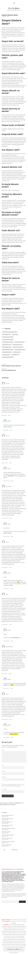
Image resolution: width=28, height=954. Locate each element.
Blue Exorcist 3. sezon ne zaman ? (8, 841)
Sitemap (13, 804)
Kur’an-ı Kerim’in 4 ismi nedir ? (7, 825)
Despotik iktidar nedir (7, 347)
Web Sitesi (4, 777)
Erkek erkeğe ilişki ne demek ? (7, 818)
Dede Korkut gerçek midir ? (7, 822)
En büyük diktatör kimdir (20, 349)
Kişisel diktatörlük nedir (7, 352)
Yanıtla (9, 415)
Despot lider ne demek (17, 344)
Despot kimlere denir (7, 344)
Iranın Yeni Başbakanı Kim (9, 370)
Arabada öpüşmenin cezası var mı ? (8, 828)
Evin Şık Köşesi (14, 8)
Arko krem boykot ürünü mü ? (7, 815)
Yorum (3, 750)
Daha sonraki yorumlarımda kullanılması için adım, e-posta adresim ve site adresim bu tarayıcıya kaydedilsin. (13, 785)
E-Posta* (3, 771)
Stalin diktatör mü (15, 354)
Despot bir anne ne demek (8, 337)
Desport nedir (15, 334)
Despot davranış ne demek (8, 339)
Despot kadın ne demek (19, 342)
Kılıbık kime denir (17, 352)
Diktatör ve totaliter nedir (18, 347)
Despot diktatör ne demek (8, 342)
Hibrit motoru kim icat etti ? (7, 838)
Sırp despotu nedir (6, 354)
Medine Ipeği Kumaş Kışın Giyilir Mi (11, 366)
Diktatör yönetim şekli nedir (8, 349)
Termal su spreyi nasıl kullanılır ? (8, 835)
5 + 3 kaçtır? (4, 789)
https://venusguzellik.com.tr (16, 803)
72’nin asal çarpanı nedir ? (7, 844)
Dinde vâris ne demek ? (6, 831)
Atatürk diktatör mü (6, 334)
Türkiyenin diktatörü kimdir (8, 357)
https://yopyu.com (4, 803)
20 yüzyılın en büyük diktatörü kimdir (10, 332)
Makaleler (8, 328)
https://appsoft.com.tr (5, 804)
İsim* (3, 765)
